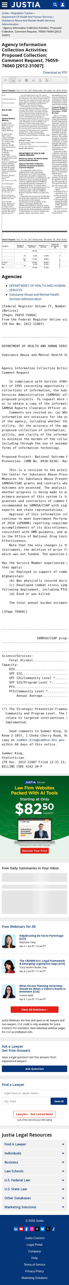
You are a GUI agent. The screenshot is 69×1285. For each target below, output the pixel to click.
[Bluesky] (42, 1229)
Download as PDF (55, 72)
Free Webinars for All (19, 927)
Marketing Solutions (20, 1207)
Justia (5, 13)
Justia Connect (34, 1238)
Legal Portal (35, 1244)
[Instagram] (32, 1229)
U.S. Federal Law (17, 1180)
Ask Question (34, 1069)
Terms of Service (34, 1264)
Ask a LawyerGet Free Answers (16, 1048)
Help (34, 1258)
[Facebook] (26, 1229)
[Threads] (37, 1229)
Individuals (12, 1153)
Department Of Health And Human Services (27, 16)
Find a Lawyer (13, 1084)
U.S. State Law (15, 1189)
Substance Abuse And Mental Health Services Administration (28, 22)
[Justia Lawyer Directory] (53, 1229)
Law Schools (14, 1171)
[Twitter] (48, 1229)
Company (34, 1251)
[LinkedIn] (16, 1229)
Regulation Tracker (22, 13)
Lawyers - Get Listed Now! (34, 1114)
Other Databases (17, 1198)
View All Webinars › (34, 1009)
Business (11, 1162)
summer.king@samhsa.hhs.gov (40, 740)
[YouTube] (21, 1229)
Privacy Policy (34, 1271)
